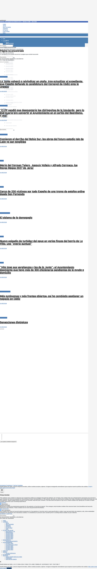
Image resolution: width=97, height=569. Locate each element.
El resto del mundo (7, 55)
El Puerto (8, 527)
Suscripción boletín (11, 106)
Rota (7, 529)
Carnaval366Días (7, 542)
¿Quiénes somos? (8, 434)
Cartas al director (5, 213)
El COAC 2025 (9, 546)
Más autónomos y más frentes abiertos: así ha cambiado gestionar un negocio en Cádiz (41, 297)
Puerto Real (9, 528)
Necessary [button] (3, 503)
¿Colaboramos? (7, 439)
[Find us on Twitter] (0, 562)
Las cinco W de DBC (8, 435)
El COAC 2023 (9, 87)
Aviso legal (6, 438)
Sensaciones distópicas (14, 322)
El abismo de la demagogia (16, 218)
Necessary (5, 504)
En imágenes (6, 554)
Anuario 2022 (9, 537)
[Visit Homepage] (15, 31)
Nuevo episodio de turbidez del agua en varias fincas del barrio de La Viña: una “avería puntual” (41, 242)
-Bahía (2, 161)
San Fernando (10, 524)
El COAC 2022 (9, 89)
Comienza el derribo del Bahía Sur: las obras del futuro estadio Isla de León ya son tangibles (42, 140)
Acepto (9, 568)
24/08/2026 (3, 91)
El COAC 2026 (9, 79)
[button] (8, 441)
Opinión (5, 552)
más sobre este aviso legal (7, 487)
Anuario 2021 (9, 539)
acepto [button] (90, 486)
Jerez (7, 523)
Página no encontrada (9, 47)
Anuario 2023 (9, 536)
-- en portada (4, 77)
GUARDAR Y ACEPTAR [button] (6, 514)
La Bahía (5, 522)
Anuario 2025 (9, 62)
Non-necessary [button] (4, 509)
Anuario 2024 (9, 535)
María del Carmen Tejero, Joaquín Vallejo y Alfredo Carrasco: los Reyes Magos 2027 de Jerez (38, 166)
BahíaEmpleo (9, 533)
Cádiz (4, 521)
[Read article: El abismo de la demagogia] (42, 205)
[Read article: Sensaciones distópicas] (42, 310)
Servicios (5, 556)
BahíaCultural (7, 540)
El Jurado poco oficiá (11, 91)
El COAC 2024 (9, 547)
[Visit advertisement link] (3, 39)
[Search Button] (13, 57)
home (1, 47)
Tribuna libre (3, 318)
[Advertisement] (42, 10)
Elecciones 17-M (10, 531)
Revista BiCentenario (11, 541)
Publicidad (6, 436)
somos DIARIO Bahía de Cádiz (14, 120)
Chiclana (8, 525)
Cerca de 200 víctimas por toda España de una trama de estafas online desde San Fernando (42, 193)
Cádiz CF (5, 551)
